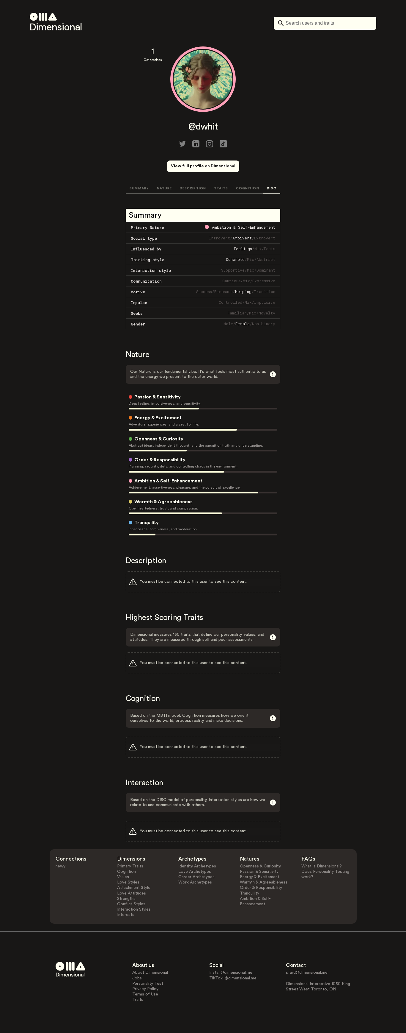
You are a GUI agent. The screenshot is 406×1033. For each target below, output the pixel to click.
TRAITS (221, 188)
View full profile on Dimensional (203, 166)
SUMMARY (139, 188)
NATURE (164, 188)
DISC (271, 188)
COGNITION (247, 188)
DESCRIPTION (193, 188)
